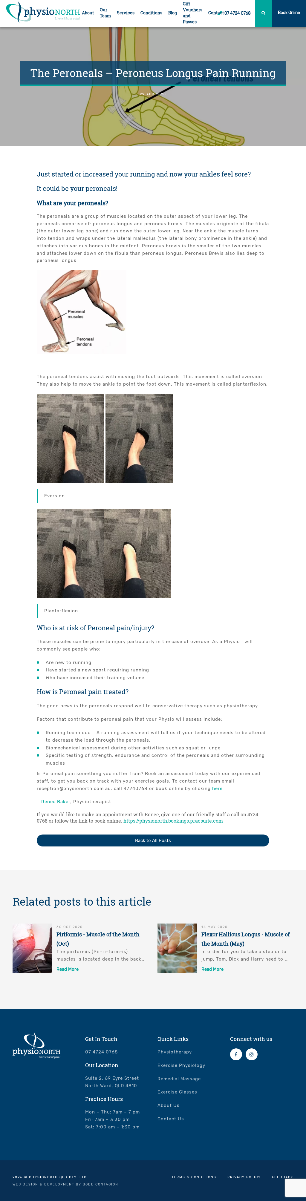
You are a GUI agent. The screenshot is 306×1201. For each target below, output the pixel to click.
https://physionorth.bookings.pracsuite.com (173, 820)
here (217, 788)
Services (125, 13)
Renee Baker (55, 801)
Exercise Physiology (181, 1065)
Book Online (289, 12)
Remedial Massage (179, 1079)
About (88, 13)
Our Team (105, 13)
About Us (168, 1105)
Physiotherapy (174, 1052)
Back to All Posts (153, 840)
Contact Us (170, 1119)
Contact (216, 13)
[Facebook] (236, 1054)
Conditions (151, 13)
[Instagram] (252, 1054)
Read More (67, 969)
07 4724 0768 (237, 13)
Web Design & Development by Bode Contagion (65, 1184)
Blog (172, 13)
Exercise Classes (177, 1092)
